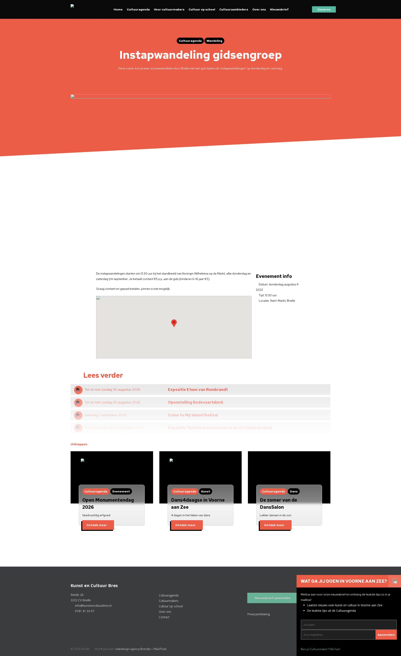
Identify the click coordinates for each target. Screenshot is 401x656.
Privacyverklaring (258, 614)
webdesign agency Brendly (133, 649)
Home (118, 9)
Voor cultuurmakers (169, 9)
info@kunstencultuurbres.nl (93, 606)
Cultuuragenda (138, 9)
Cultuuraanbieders (233, 9)
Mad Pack (160, 649)
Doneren (324, 9)
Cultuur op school (202, 9)
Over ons (259, 9)
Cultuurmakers (169, 601)
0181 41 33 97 (84, 611)
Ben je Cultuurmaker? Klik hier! (320, 649)
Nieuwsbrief (279, 9)
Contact (164, 617)
